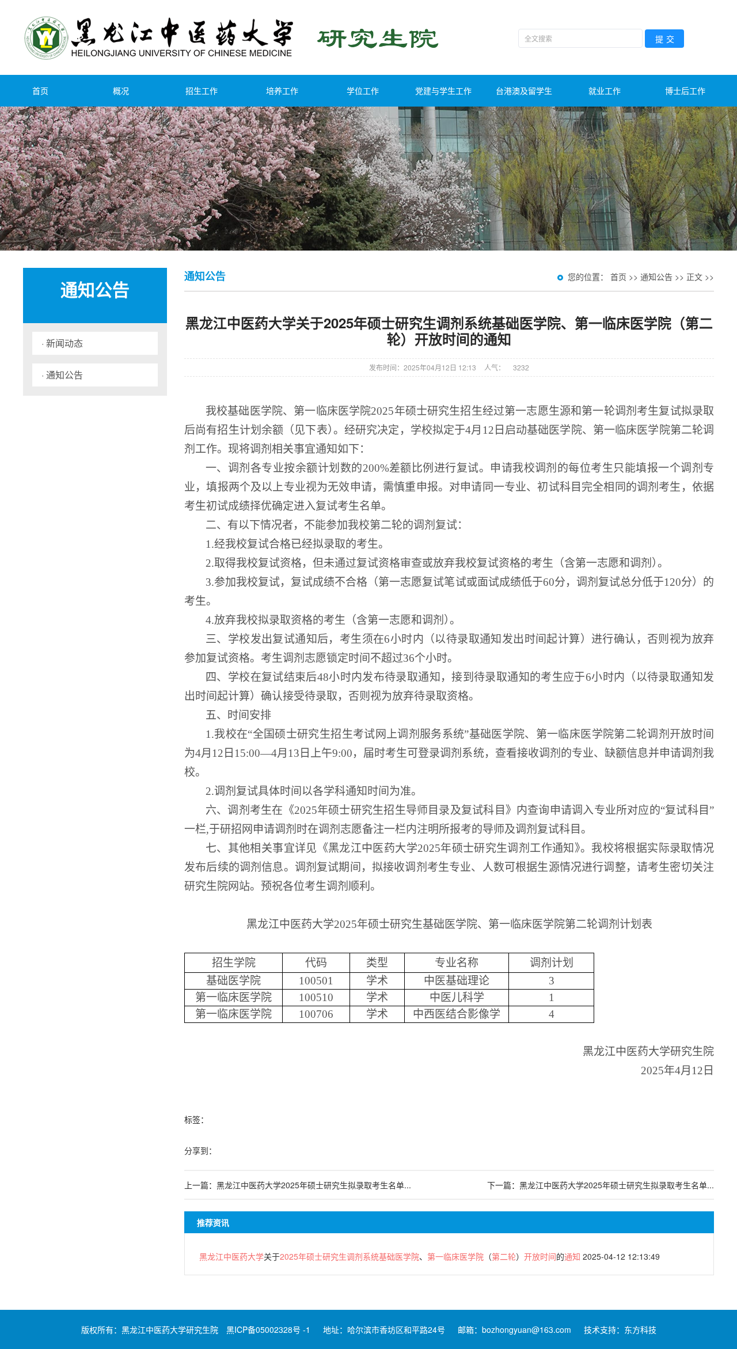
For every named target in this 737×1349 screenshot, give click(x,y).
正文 (694, 276)
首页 (40, 90)
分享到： (200, 1150)
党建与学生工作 (443, 90)
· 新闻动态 (62, 343)
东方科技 (640, 1329)
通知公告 (656, 276)
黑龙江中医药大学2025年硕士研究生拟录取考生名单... (313, 1185)
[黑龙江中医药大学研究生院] (234, 37)
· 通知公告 (62, 374)
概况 (121, 90)
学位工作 (363, 90)
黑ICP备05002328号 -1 (268, 1329)
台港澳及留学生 (524, 90)
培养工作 (282, 90)
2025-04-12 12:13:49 (429, 1256)
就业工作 (604, 90)
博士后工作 (685, 90)
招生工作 (201, 90)
